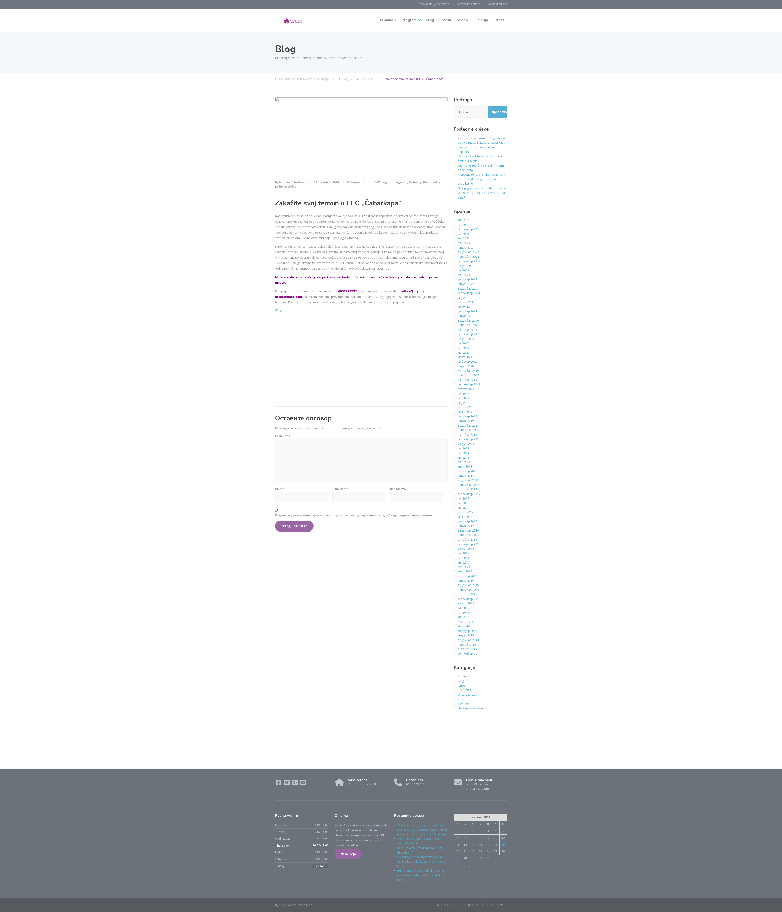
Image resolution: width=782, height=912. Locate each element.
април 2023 (465, 243)
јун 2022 (463, 270)
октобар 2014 (467, 649)
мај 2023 (464, 238)
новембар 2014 (468, 644)
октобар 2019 (467, 380)
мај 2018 (464, 457)
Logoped (400, 182)
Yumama (464, 704)
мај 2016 (464, 562)
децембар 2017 (468, 480)
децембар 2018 (468, 425)
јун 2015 (463, 612)
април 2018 (465, 462)
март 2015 (465, 626)
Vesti (446, 20)
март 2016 (465, 571)
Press (499, 20)
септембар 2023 (469, 229)
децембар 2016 (468, 530)
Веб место (398, 489)
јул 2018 (463, 448)
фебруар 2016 (467, 576)
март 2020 (465, 357)
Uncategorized (467, 694)
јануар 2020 (466, 366)
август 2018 (466, 444)
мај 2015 (464, 617)
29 (472, 858)
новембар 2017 (468, 485)
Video (463, 20)
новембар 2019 (468, 375)
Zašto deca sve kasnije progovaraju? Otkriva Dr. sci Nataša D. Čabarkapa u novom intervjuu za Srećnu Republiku (422, 829)
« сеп (457, 866)
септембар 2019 (469, 384)
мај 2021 (464, 298)
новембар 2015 (468, 590)
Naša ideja (348, 854)
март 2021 (465, 307)
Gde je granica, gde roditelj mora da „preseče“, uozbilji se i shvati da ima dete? (481, 192)
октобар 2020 (467, 330)
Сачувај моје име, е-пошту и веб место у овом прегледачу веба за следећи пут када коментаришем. (354, 515)
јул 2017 (463, 498)
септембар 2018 (469, 439)
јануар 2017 (466, 526)
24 (488, 851)
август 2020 (466, 339)
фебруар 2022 (467, 279)
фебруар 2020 (467, 361)
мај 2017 (464, 507)
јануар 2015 (466, 635)
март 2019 (465, 412)
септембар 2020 (469, 334)
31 (488, 858)
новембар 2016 (468, 535)
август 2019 (466, 389)
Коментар (282, 436)
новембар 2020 (468, 325)
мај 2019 (464, 403)
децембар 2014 (468, 640)
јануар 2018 (466, 476)
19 (503, 844)
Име (279, 489)
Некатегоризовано (471, 708)
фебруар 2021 (467, 311)
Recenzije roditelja (468, 4)
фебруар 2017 (467, 521)
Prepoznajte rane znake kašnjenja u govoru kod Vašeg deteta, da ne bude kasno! (481, 179)
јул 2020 (463, 343)
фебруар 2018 (467, 471)
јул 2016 (463, 553)
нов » (466, 866)
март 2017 (465, 517)
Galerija (481, 20)
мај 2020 (464, 352)
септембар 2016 (469, 544)
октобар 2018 (467, 435)
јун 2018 (463, 453)
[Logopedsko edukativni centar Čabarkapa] (293, 20)
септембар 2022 (469, 261)
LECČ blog (380, 182)
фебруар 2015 (467, 631)
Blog (430, 20)
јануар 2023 (466, 247)
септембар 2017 (469, 494)
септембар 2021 (469, 293)
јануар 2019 (466, 421)
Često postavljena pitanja (433, 4)
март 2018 (465, 466)
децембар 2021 (468, 288)
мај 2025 (464, 220)
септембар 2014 (469, 653)
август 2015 (466, 603)
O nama (386, 20)
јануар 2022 (466, 284)
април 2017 (465, 512)
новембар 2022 (468, 256)
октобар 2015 (467, 594)
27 (457, 858)
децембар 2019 (468, 371)
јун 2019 (463, 398)
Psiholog (415, 182)
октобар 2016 (467, 539)
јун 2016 (463, 558)
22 (472, 851)
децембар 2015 (468, 585)
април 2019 (465, 407)
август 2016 (466, 548)
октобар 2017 (467, 489)
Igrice (461, 685)
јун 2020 (463, 348)
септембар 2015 (469, 599)
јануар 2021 (466, 316)
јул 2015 (463, 608)
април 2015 (465, 622)
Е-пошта (340, 489)
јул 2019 (463, 393)
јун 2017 (463, 503)
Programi (409, 20)
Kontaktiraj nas (497, 4)
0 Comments (356, 182)
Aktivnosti (464, 676)
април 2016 (465, 567)
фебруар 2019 (467, 416)
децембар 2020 (468, 320)
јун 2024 (463, 225)
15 (472, 844)
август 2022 (466, 266)
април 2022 (465, 275)
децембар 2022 (468, 252)
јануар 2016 (466, 580)
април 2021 (465, 302)
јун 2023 (463, 234)
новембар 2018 (468, 430)
